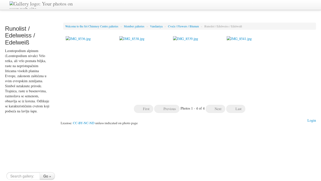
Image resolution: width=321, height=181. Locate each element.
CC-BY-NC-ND (84, 123)
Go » (47, 175)
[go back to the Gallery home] (44, 4)
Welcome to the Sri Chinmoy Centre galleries (92, 26)
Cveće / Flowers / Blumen (184, 26)
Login (311, 120)
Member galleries (134, 26)
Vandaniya (156, 26)
